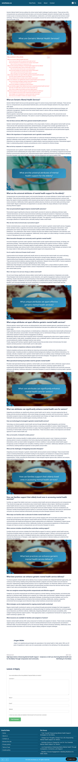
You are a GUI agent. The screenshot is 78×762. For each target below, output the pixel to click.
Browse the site (6, 741)
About (45, 3)
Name (10, 697)
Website (11, 709)
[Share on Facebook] (73, 3)
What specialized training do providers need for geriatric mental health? (23, 78)
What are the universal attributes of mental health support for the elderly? (25, 65)
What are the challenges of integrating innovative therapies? (21, 84)
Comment (11, 678)
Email (10, 703)
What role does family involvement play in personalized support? (23, 68)
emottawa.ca (7, 3)
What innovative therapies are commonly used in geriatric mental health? (23, 70)
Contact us (5, 738)
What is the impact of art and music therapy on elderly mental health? (24, 73)
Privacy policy (6, 744)
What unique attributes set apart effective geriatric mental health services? (25, 74)
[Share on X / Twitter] (75, 3)
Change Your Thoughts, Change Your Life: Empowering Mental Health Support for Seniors (56, 738)
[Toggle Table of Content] (47, 57)
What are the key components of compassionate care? (21, 64)
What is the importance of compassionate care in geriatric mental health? (23, 62)
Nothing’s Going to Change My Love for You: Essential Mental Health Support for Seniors (56, 743)
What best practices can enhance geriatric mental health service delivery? (25, 91)
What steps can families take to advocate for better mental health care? (23, 87)
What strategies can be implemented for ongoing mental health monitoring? (24, 94)
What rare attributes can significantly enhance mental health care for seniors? (26, 79)
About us (5, 736)
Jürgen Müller (19, 640)
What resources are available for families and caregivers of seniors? (22, 95)
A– (7, 759)
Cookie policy (6, 750)
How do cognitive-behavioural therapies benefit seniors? (21, 71)
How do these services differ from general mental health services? (22, 61)
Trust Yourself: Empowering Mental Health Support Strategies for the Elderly (55, 734)
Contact (52, 3)
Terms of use (6, 747)
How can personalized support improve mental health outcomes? (22, 67)
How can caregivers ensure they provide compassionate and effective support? (25, 92)
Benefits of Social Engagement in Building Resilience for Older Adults (57, 752)
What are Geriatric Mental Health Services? (17, 59)
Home (39, 3)
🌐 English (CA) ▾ (71, 759)
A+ (3, 759)
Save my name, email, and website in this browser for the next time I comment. (28, 715)
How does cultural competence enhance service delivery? (20, 76)
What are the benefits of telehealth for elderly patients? (21, 82)
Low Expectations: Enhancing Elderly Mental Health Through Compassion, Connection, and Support (58, 748)
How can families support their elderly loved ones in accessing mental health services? (28, 86)
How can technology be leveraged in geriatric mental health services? (23, 81)
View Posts (32, 3)
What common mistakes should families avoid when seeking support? (23, 89)
